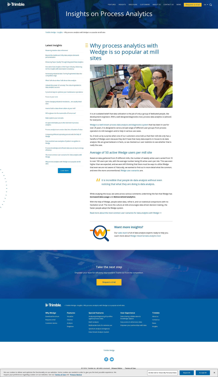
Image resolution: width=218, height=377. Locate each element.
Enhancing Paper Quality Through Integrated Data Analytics (64, 62)
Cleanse (70, 320)
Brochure (133, 5)
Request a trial (193, 4)
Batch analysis (94, 322)
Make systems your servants (54, 118)
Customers (145, 5)
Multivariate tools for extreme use (100, 325)
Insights (122, 5)
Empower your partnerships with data (133, 325)
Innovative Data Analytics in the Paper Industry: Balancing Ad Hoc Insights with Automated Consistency (63, 68)
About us (157, 5)
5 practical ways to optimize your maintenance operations (64, 92)
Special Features (96, 313)
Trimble (156, 313)
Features (112, 5)
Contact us (169, 5)
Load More (64, 170)
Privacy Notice (76, 375)
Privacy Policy (117, 368)
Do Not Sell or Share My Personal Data (163, 373)
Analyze (70, 323)
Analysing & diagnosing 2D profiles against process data (101, 317)
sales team (122, 233)
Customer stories (51, 323)
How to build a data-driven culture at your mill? (60, 108)
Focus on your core (51, 97)
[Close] (214, 372)
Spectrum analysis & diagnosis (99, 329)
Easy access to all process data (131, 322)
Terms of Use (130, 368)
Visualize (70, 316)
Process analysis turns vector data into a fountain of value (63, 130)
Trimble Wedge (109, 350)
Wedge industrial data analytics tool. (145, 236)
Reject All (186, 373)
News (178, 5)
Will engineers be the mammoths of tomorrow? (60, 113)
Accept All (203, 373)
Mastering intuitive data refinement (56, 50)
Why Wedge (50, 313)
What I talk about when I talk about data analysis (60, 80)
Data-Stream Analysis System (99, 332)
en (205, 5)
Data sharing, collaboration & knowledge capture (130, 317)
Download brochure (52, 316)
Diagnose (70, 326)
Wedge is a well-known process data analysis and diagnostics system (119, 125)
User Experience (127, 313)
